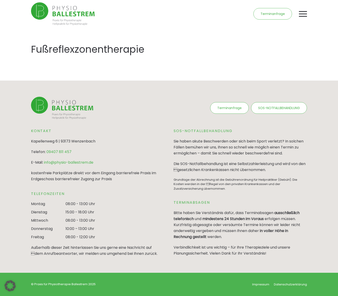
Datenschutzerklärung (290, 284)
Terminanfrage (273, 14)
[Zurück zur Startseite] (63, 14)
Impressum (260, 284)
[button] (303, 14)
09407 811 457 (59, 151)
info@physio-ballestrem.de (68, 162)
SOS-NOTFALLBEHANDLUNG (279, 108)
